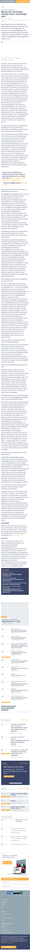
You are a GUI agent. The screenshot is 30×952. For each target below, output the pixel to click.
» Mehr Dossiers (24, 788)
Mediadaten (4, 901)
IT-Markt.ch (4, 928)
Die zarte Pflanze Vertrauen (19, 844)
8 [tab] (18, 783)
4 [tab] (13, 783)
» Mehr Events (23, 763)
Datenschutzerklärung (7, 942)
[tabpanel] (15, 772)
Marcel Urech (5, 20)
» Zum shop (5, 882)
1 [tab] (9, 783)
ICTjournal (4, 925)
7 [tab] (17, 783)
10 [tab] (21, 783)
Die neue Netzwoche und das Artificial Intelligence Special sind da (18, 830)
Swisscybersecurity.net (7, 932)
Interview (3, 706)
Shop (2, 906)
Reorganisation (10, 708)
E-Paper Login (5, 913)
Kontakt (3, 916)
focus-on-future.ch (16, 535)
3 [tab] (12, 783)
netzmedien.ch (5, 930)
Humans (3, 708)
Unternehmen (4, 710)
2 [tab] (10, 783)
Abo (2, 908)
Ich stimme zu (8, 947)
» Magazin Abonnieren (9, 879)
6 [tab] (15, 783)
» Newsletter (6, 886)
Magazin (3, 903)
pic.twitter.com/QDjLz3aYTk (10, 180)
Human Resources (11, 706)
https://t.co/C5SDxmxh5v (17, 178)
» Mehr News (25, 719)
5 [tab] (14, 783)
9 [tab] (19, 783)
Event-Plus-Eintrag (6, 918)
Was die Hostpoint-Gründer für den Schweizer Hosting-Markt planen (19, 838)
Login (2, 920)
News (2, 6)
